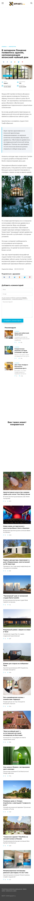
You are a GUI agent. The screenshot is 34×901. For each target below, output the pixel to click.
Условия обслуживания (17, 298)
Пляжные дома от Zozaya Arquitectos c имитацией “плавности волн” (17, 803)
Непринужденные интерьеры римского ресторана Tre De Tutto (15, 871)
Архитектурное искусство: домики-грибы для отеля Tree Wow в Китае (16, 493)
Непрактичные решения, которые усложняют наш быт (21, 350)
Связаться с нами (11, 890)
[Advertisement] (17, 397)
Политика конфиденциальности (12, 889)
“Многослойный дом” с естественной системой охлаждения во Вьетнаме (12, 733)
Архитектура (7, 75)
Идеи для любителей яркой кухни (22, 334)
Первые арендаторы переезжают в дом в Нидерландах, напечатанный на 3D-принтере (16, 562)
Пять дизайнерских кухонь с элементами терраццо (13, 698)
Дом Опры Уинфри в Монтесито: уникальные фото (21, 366)
